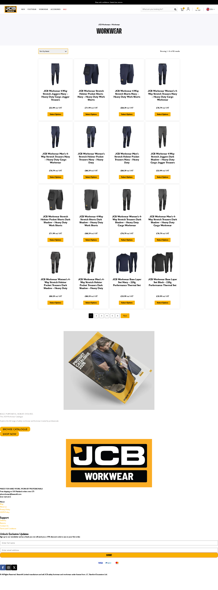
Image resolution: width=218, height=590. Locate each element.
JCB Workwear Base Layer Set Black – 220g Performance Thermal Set (162, 282)
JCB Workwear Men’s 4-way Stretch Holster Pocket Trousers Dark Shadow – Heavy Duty (91, 284)
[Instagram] (8, 567)
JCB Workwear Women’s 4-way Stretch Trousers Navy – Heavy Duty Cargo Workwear (162, 95)
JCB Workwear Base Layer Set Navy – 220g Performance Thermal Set (127, 282)
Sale (65, 9)
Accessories (55, 9)
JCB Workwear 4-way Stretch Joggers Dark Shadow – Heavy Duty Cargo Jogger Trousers (163, 158)
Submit (109, 555)
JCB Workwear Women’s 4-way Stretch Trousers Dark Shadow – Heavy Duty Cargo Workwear (127, 221)
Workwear (43, 9)
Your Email (3, 546)
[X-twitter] (14, 567)
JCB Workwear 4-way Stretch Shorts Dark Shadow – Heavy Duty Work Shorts (91, 221)
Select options (55, 114)
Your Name (3, 539)
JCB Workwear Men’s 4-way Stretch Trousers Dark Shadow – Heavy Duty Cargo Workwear (162, 221)
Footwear (32, 9)
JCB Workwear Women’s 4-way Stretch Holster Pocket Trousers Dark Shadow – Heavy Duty (55, 284)
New (23, 9)
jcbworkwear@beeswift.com (10, 494)
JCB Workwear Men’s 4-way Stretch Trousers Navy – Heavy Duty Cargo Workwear (55, 158)
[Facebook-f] (3, 567)
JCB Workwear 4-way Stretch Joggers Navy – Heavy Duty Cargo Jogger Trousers (55, 95)
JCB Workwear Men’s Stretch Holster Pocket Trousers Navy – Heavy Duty (126, 158)
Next (125, 316)
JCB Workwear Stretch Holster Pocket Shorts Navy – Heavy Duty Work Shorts (91, 95)
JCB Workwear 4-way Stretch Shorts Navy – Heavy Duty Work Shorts (127, 93)
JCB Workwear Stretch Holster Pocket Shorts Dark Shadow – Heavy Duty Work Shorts (55, 221)
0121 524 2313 (5, 497)
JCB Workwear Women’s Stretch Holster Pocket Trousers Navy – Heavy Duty (91, 158)
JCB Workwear (104, 24)
